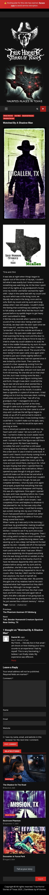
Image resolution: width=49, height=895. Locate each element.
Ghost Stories (8, 116)
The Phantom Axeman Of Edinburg (19, 610)
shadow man (22, 605)
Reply (13, 660)
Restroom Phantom (24, 804)
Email (5, 719)
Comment (8, 678)
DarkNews (29, 889)
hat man (12, 605)
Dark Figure (9, 779)
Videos (43, 109)
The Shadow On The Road (24, 768)
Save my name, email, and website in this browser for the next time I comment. (23, 738)
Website (6, 728)
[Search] (37, 109)
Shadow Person (9, 118)
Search (40, 879)
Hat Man (17, 116)
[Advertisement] (24, 83)
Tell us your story (24, 869)
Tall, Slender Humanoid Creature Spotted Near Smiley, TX (23, 619)
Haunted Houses (27, 116)
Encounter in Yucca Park (24, 840)
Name (5, 710)
